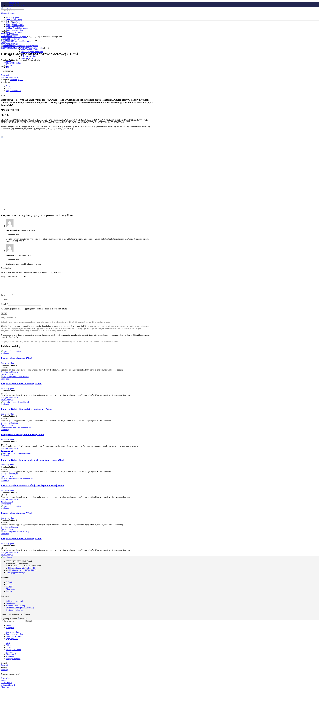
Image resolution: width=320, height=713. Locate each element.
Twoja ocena (7, 277)
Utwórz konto (6, 678)
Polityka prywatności (14, 601)
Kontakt (9, 591)
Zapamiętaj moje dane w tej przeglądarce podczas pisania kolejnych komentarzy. (36, 309)
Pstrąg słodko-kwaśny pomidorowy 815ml (18, 41)
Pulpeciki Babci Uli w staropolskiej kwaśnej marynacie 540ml (32, 460)
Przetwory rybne (12, 17)
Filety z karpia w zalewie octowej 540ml (21, 538)
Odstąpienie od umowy (15, 610)
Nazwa (4, 299)
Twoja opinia (7, 295)
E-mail (4, 304)
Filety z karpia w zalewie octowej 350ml (21, 383)
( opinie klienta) (7, 62)
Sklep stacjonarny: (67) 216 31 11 (21, 568)
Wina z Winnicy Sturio (15, 24)
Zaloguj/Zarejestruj (13, 659)
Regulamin (10, 603)
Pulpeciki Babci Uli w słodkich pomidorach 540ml (26, 409)
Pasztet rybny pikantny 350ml (16, 358)
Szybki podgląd (7, 374)
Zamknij (4, 665)
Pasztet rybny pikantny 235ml (16, 513)
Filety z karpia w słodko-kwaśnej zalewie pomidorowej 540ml (32, 485)
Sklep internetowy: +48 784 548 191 (22, 570)
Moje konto (10, 589)
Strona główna (7, 37)
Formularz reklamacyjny (15, 605)
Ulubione (9, 584)
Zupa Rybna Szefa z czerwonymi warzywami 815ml (22, 48)
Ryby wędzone (27, 58)
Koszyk (9, 587)
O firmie (9, 582)
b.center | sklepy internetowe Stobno (15, 614)
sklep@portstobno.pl (16, 572)
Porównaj (10, 656)
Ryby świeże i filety (14, 20)
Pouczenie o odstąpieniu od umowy (20, 608)
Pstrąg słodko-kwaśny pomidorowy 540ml (22, 434)
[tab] (80, 86)
